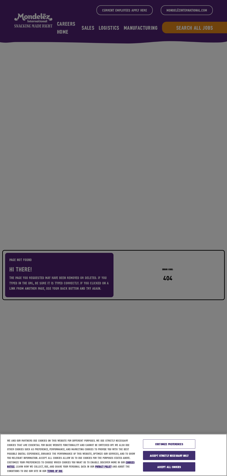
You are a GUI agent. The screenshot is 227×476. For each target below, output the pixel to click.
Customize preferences (169, 444)
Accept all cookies (169, 466)
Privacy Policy (103, 466)
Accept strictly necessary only (169, 455)
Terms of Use (55, 470)
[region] (113, 455)
